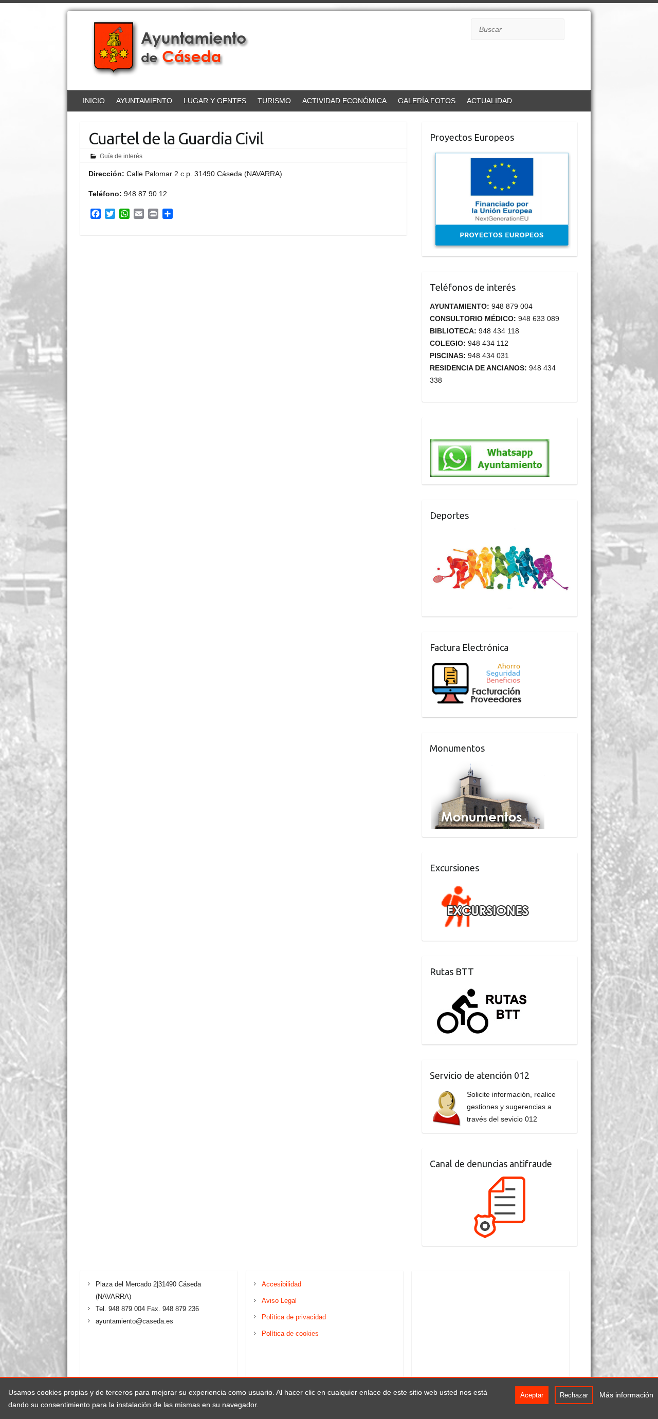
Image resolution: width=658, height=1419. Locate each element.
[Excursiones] (482, 887)
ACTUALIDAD (489, 101)
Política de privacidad (294, 1317)
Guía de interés (121, 156)
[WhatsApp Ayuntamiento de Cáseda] (490, 431)
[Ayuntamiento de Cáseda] (180, 51)
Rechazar (574, 1395)
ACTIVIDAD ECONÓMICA (344, 101)
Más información (626, 1395)
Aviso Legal (279, 1300)
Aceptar (531, 1395)
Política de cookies (290, 1333)
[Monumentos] (487, 767)
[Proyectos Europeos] (501, 156)
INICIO (94, 101)
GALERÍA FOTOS (426, 101)
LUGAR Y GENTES (215, 101)
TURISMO (274, 101)
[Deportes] (501, 534)
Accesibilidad (281, 1284)
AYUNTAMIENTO (144, 101)
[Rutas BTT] (482, 990)
